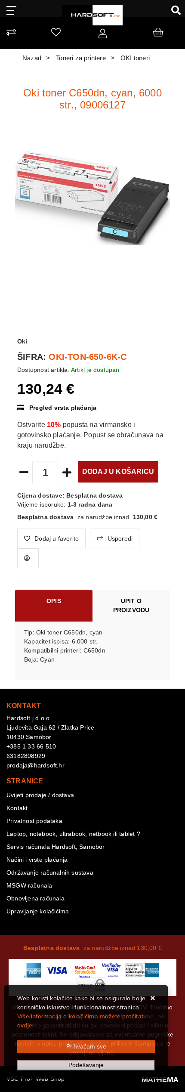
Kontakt (17, 807)
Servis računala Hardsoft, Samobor (55, 846)
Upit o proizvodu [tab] (131, 605)
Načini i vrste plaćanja (37, 859)
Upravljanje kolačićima (37, 911)
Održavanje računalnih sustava (49, 872)
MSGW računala (29, 885)
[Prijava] (103, 35)
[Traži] (173, 9)
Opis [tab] (53, 600)
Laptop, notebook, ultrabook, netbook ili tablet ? (73, 833)
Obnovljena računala (35, 898)
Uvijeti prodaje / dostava (40, 795)
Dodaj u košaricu (118, 471)
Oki (22, 341)
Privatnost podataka (34, 820)
